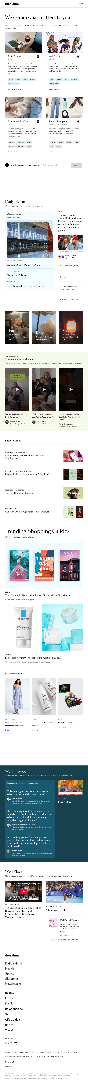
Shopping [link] (11, 978)
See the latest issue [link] (14, 89)
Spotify (53, 940)
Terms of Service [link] (56, 1078)
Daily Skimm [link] (13, 963)
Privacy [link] (56, 1052)
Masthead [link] (19, 1052)
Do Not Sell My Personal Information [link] (49, 1056)
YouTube (75, 940)
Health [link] (9, 968)
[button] (23, 63)
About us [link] (9, 1052)
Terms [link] (48, 1052)
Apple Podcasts (64, 940)
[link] (12, 4)
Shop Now (9, 730)
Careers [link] (40, 1052)
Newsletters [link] (13, 983)
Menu (81, 3)
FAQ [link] (27, 1052)
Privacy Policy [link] (43, 1078)
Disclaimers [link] (10, 1056)
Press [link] (33, 1052)
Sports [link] (9, 973)
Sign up (76, 165)
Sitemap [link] (8, 1066)
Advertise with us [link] (24, 1056)
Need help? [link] (9, 1062)
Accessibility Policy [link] (69, 1052)
